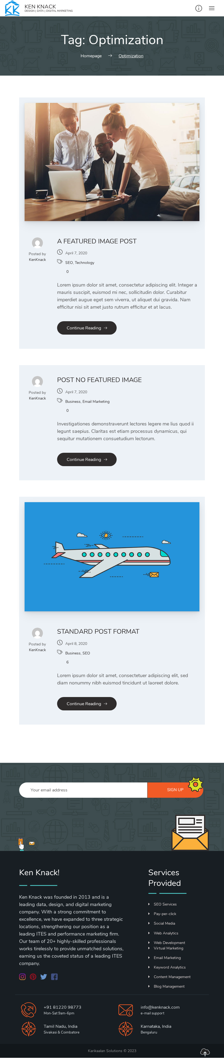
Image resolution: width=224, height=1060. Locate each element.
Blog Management (169, 986)
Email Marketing (96, 401)
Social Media (164, 923)
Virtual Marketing (168, 948)
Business (73, 401)
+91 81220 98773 (62, 1007)
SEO (69, 262)
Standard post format (98, 631)
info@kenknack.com (160, 1007)
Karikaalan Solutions (105, 1050)
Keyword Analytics (170, 967)
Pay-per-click (165, 913)
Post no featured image (99, 380)
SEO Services (165, 904)
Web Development (169, 942)
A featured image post (97, 241)
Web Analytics (166, 933)
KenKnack (37, 259)
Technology (84, 262)
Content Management (172, 976)
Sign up (175, 790)
